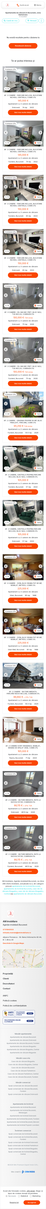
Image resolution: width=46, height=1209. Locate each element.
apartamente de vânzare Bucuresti (28, 894)
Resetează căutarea (23, 46)
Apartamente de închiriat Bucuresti (23, 1107)
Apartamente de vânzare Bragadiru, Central (23, 1049)
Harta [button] (39, 89)
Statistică (24, 1196)
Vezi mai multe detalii (23, 112)
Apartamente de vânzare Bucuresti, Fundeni (23, 1043)
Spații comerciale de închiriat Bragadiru (23, 1149)
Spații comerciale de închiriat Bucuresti (23, 1134)
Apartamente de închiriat (23, 1104)
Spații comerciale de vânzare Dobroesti (23, 1094)
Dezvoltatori (9, 983)
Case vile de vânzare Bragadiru (23, 1061)
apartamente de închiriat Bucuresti (26, 886)
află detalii (31, 1191)
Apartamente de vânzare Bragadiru (23, 1046)
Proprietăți (8, 973)
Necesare (12, 1196)
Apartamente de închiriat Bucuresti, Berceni (23, 1122)
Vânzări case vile (23, 1058)
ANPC (5, 995)
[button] (41, 21)
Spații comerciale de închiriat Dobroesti (23, 1142)
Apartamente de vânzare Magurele (23, 1053)
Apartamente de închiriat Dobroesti (23, 1116)
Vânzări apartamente (23, 1034)
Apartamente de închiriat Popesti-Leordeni (23, 1125)
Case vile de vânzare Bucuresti (23, 1068)
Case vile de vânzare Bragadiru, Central (23, 1064)
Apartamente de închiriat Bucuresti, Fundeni (23, 1119)
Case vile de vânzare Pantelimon (23, 1071)
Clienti (6, 978)
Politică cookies (10, 1000)
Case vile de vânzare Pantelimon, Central (23, 1074)
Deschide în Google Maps (13, 943)
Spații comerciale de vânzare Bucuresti (23, 1086)
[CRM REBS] (28, 1172)
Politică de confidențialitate (15, 1005)
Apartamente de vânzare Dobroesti (23, 1040)
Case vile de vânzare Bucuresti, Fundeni (23, 1077)
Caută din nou (12, 21)
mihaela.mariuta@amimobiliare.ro (17, 933)
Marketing (36, 1196)
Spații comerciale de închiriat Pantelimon (23, 1145)
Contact (6, 988)
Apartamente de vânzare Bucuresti (23, 1037)
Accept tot (32, 1202)
